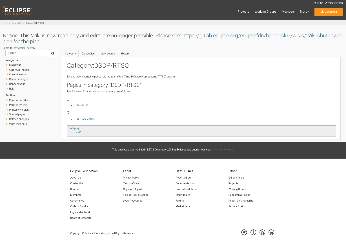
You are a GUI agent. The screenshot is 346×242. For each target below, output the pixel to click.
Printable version (19, 109)
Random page (17, 84)
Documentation (185, 183)
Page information (19, 100)
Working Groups (265, 11)
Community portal (19, 69)
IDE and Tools (236, 177)
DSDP (79, 131)
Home (5, 23)
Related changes (19, 119)
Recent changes (18, 79)
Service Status (237, 206)
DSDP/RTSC (81, 105)
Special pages (17, 114)
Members (288, 11)
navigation (20, 48)
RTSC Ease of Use (84, 119)
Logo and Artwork (80, 212)
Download (330, 11)
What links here (18, 123)
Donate (74, 189)
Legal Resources (132, 200)
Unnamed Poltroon (223, 149)
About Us (75, 177)
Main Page (15, 64)
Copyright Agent (132, 189)
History (125, 53)
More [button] (303, 11)
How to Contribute (186, 189)
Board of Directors (81, 217)
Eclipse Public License (135, 194)
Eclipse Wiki (17, 23)
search (31, 48)
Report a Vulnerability (241, 200)
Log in (320, 3)
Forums (180, 200)
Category (70, 53)
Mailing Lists (183, 194)
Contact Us (76, 183)
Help (11, 88)
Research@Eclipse (239, 194)
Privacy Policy (131, 177)
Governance (77, 200)
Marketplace (183, 206)
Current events (18, 74)
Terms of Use (131, 183)
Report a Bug (183, 177)
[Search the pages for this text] (53, 53)
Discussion (88, 53)
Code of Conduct (80, 206)
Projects (243, 11)
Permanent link (18, 105)
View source (108, 53)
